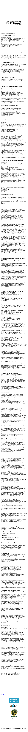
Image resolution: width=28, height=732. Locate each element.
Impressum (14, 728)
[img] (14, 9)
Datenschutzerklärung (21, 728)
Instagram (3, 695)
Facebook (3, 694)
